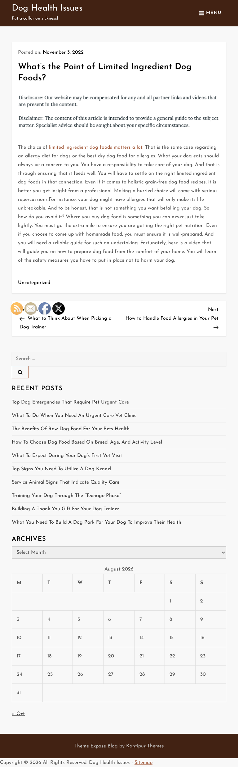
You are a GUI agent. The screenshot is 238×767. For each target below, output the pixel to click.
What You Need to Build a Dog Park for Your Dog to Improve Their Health (96, 522)
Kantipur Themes (145, 746)
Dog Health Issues (47, 8)
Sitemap (143, 762)
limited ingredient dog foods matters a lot (96, 147)
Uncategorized (34, 282)
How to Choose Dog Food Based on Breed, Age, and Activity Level (87, 442)
